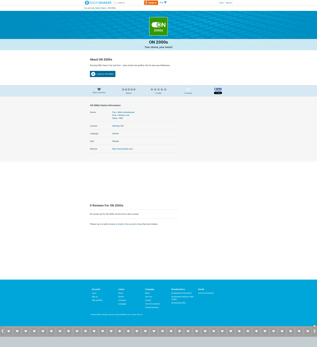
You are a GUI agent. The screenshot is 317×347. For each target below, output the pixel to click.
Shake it (152, 2)
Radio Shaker (100, 8)
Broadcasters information (182, 293)
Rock (114, 115)
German (115, 133)
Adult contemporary (126, 112)
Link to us (148, 297)
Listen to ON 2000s (105, 74)
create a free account (127, 224)
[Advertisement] (207, 118)
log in (99, 224)
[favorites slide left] (2, 333)
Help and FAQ (97, 300)
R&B (121, 118)
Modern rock (124, 115)
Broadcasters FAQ (179, 303)
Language (122, 304)
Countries (122, 300)
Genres (121, 297)
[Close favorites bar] (314, 326)
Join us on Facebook (206, 293)
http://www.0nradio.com (122, 149)
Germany (116, 126)
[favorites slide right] (314, 333)
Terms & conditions (152, 304)
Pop (114, 112)
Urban (114, 118)
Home (120, 293)
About (147, 293)
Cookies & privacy (152, 307)
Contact (148, 300)
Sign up (229, 3)
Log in (221, 3)
